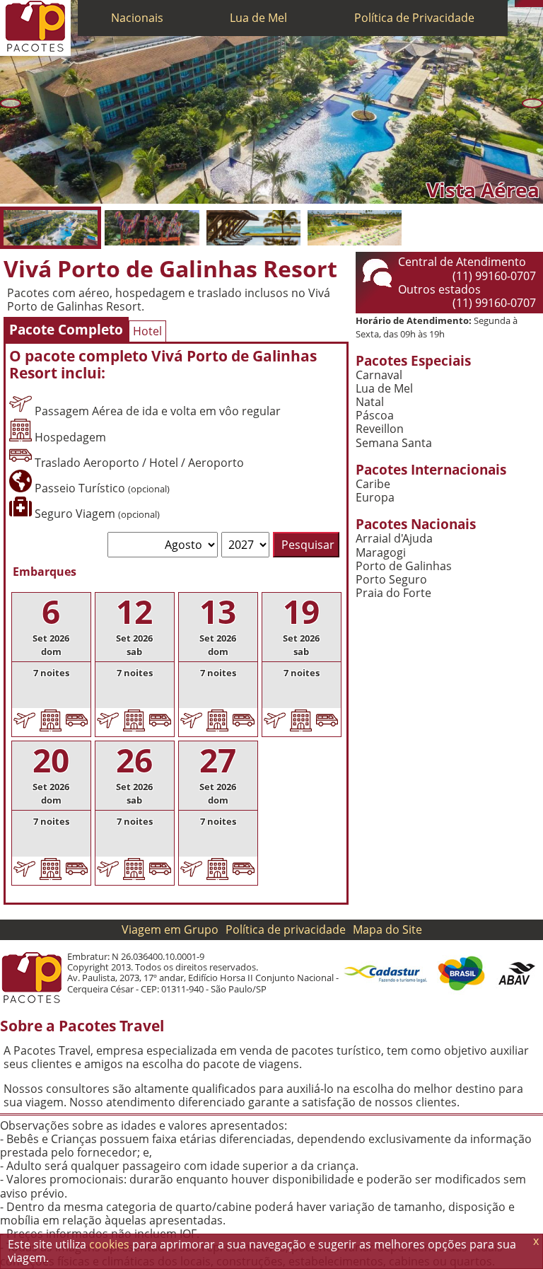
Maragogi (381, 553)
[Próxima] (532, 103)
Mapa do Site (387, 929)
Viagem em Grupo (170, 929)
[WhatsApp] (525, 3)
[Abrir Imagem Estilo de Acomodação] (355, 227)
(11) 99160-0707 (494, 276)
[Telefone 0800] (518, 3)
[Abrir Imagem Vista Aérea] (51, 227)
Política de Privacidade (414, 17)
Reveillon (380, 429)
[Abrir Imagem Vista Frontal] (152, 227)
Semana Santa (394, 443)
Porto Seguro (391, 579)
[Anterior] (10, 103)
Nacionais (137, 17)
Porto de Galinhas (404, 566)
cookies (109, 1244)
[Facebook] (539, 3)
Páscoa (375, 415)
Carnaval (379, 375)
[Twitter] (532, 3)
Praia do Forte (393, 593)
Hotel (147, 331)
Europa (375, 497)
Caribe (373, 484)
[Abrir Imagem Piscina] (253, 227)
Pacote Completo (66, 329)
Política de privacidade (286, 929)
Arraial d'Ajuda (394, 538)
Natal (370, 402)
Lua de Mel (258, 17)
